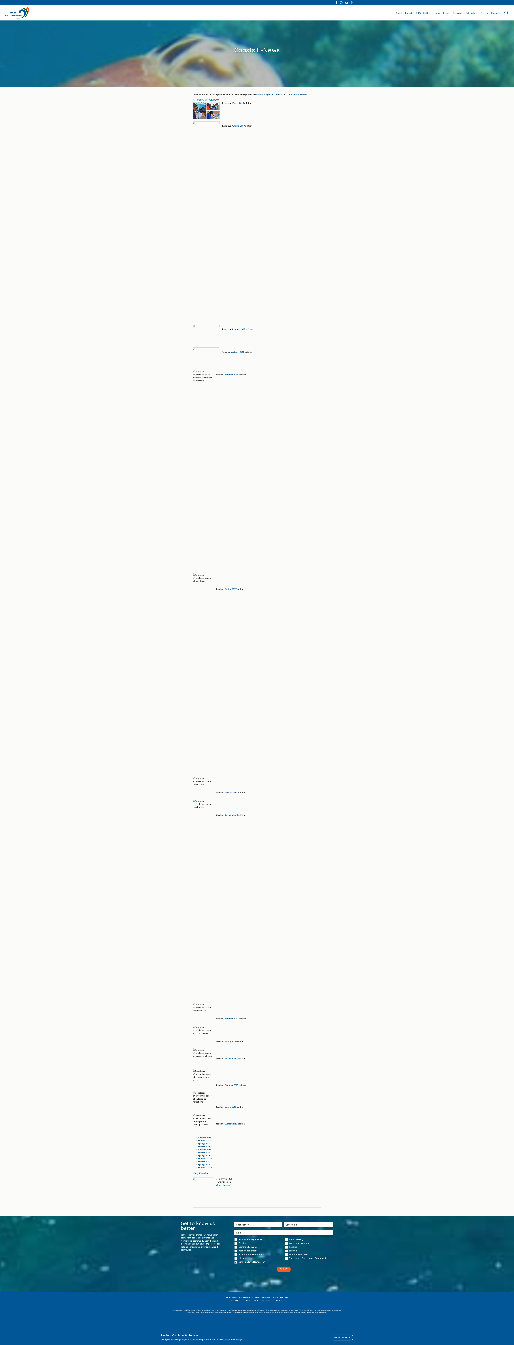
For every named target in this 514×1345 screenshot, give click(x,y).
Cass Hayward (223, 1184)
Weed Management (299, 1243)
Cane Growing (296, 1239)
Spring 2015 (231, 1106)
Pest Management (248, 1251)
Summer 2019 (238, 329)
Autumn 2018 (237, 352)
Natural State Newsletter (252, 1262)
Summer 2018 (231, 374)
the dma (284, 1297)
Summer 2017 (231, 1018)
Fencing (293, 1247)
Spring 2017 (231, 589)
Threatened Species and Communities (308, 1258)
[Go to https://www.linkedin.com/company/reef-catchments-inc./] (352, 2)
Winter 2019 (238, 103)
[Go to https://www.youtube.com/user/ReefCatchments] (260, 1305)
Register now (342, 1337)
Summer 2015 (231, 1085)
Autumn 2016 (231, 1058)
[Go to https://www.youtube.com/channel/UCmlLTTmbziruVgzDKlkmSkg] (346, 2)
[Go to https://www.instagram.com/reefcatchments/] (254, 1305)
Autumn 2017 (231, 815)
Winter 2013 (204, 1161)
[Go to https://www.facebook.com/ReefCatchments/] (336, 2)
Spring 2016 (231, 1041)
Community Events (248, 1247)
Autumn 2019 (238, 125)
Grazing (243, 1243)
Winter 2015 (231, 1123)
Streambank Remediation (252, 1254)
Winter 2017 (231, 792)
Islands (242, 1258)
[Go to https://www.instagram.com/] (341, 2)
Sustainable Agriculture (250, 1239)
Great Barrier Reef (299, 1254)
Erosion (293, 1251)
